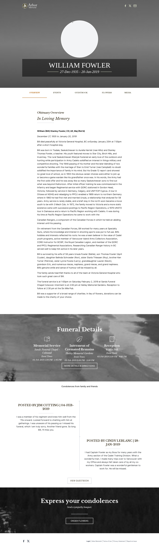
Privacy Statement (119, 541)
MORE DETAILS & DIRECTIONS (79, 366)
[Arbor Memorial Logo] (29, 5)
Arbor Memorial (97, 541)
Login (88, 541)
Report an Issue (132, 541)
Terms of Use (107, 541)
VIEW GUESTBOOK (79, 480)
